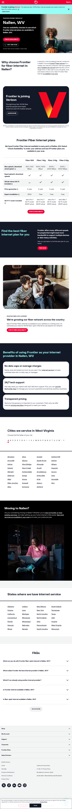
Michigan (25, 614)
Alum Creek (26, 468)
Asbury (39, 483)
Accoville (11, 461)
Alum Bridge (26, 464)
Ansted (39, 457)
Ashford (40, 487)
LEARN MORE (12, 113)
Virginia (54, 622)
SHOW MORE (36, 709)
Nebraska (25, 625)
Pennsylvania (41, 625)
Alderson (11, 476)
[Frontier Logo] (36, 2)
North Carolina (42, 614)
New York (40, 610)
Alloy (9, 487)
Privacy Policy (43, 802)
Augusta (54, 468)
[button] (68, 9)
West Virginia (56, 625)
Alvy (53, 483)
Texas (53, 614)
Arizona (10, 610)
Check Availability (11, 39)
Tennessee (55, 610)
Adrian (10, 464)
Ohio (38, 622)
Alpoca (24, 461)
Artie (38, 479)
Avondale (54, 479)
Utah (53, 618)
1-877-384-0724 (12, 45)
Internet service (48, 370)
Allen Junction (13, 483)
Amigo (24, 476)
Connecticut (12, 618)
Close (35, 805)
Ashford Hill (55, 457)
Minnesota (26, 618)
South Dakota (56, 607)
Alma (24, 457)
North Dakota (41, 618)
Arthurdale (41, 476)
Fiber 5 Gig (64, 160)
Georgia (11, 625)
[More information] (18, 9)
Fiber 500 (30, 160)
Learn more (6, 11)
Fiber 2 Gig (52, 160)
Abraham (11, 457)
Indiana (25, 607)
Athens (54, 464)
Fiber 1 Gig (41, 160)
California (11, 614)
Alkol (9, 479)
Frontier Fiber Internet (57, 63)
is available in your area (50, 74)
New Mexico (41, 607)
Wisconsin (55, 629)
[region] (36, 804)
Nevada (25, 629)
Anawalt (25, 483)
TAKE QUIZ (42, 248)
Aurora (54, 472)
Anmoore (25, 487)
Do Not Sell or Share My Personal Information (49, 775)
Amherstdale (27, 472)
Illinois (10, 629)
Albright (11, 472)
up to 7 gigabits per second (46, 68)
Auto (53, 476)
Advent (10, 468)
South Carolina (42, 629)
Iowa (24, 610)
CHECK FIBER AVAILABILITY (17, 330)
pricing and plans (17, 405)
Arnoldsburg (41, 472)
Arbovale (40, 464)
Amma (24, 479)
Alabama (11, 607)
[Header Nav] (3, 2)
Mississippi (26, 622)
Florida (10, 622)
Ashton (54, 461)
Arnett (39, 468)
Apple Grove (41, 461)
